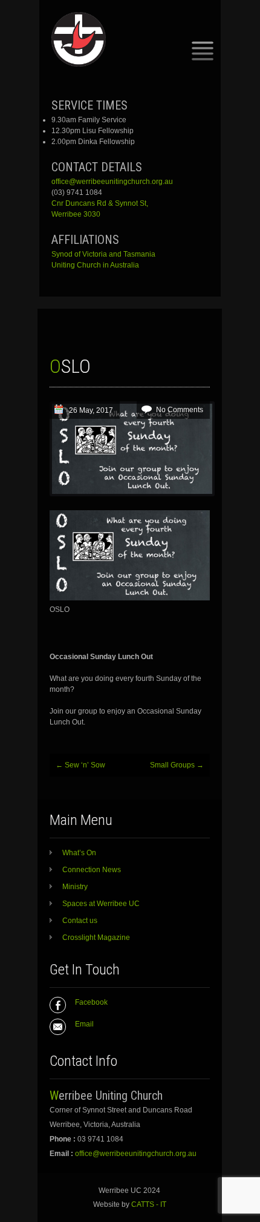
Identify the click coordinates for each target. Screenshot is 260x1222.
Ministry (75, 886)
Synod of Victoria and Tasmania (103, 254)
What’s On (79, 853)
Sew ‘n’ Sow (80, 765)
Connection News (91, 870)
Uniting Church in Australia (95, 265)
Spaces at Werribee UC (101, 903)
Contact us (79, 920)
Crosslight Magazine (96, 937)
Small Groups (177, 765)
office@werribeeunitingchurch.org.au (112, 181)
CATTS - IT (148, 1204)
